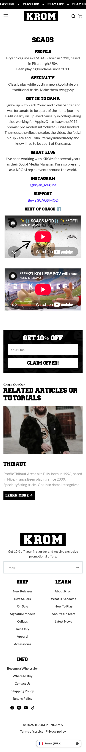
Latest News (63, 621)
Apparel (22, 636)
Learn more (17, 495)
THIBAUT (15, 464)
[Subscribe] (77, 567)
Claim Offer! (43, 363)
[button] (6, 16)
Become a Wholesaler (22, 668)
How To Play (63, 606)
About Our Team (63, 614)
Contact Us (22, 683)
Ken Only (22, 629)
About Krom (63, 591)
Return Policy (22, 698)
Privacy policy (56, 731)
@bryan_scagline (43, 185)
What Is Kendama (63, 599)
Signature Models (22, 614)
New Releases (22, 591)
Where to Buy (22, 676)
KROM (40, 725)
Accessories (22, 644)
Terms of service (31, 731)
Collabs (22, 621)
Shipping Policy (22, 691)
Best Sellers (22, 599)
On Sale (22, 606)
